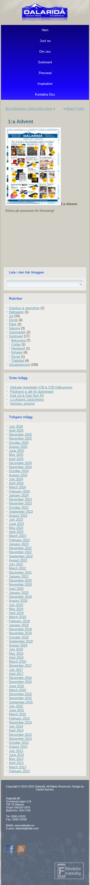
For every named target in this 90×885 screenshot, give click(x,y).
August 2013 (18, 747)
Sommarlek (17, 332)
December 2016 (20, 678)
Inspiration (45, 84)
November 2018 (20, 633)
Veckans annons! (22, 403)
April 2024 (16, 483)
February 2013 (19, 771)
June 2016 (16, 686)
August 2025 (18, 447)
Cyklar (15, 344)
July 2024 (16, 479)
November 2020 (20, 584)
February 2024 (19, 491)
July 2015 (16, 706)
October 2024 (18, 471)
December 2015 (20, 694)
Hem (45, 30)
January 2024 (18, 495)
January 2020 (18, 593)
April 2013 (16, 763)
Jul (11, 316)
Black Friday (75, 109)
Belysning (18, 340)
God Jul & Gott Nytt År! (27, 395)
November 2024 (20, 467)
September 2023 (21, 511)
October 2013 (18, 743)
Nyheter (16, 352)
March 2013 (17, 767)
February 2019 (19, 621)
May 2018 (16, 653)
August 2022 (18, 560)
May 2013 (16, 759)
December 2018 (20, 629)
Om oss (45, 51)
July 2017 (16, 670)
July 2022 (16, 564)
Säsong (14, 328)
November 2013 (20, 739)
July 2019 (16, 605)
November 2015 (20, 698)
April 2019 (16, 613)
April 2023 (16, 532)
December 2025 (20, 434)
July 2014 (16, 726)
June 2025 (16, 451)
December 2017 (20, 665)
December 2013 (20, 735)
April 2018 (16, 657)
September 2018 (21, 641)
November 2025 (20, 438)
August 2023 (18, 515)
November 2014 (20, 722)
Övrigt (13, 320)
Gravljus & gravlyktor (24, 308)
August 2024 (18, 475)
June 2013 (16, 755)
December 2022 (20, 548)
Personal (45, 73)
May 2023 (16, 528)
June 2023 (16, 524)
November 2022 (20, 552)
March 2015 (17, 714)
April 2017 (16, 674)
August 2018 (18, 645)
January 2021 (18, 576)
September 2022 (21, 556)
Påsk (12, 324)
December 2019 (20, 597)
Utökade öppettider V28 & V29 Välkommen (41, 387)
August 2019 (18, 601)
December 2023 (20, 499)
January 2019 (18, 625)
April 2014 (16, 730)
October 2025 (18, 443)
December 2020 (20, 580)
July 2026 (16, 426)
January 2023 (18, 544)
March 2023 (17, 536)
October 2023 (18, 507)
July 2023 (16, 519)
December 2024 (20, 463)
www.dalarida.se (24, 825)
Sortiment (45, 62)
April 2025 (16, 459)
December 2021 (20, 572)
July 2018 (16, 649)
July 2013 (16, 751)
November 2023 (20, 503)
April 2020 (16, 589)
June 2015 (16, 710)
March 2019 (17, 617)
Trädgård (17, 361)
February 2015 (19, 718)
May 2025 (16, 455)
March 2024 (17, 487)
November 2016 (20, 682)
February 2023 (19, 540)
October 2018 (18, 637)
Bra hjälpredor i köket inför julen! (29, 109)
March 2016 (17, 690)
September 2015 (21, 702)
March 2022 (17, 568)
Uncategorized (19, 365)
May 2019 (16, 609)
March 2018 (17, 661)
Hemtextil (18, 348)
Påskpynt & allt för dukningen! (32, 391)
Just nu (45, 41)
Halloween (16, 312)
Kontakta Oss (45, 94)
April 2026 (16, 430)
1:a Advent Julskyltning (27, 399)
